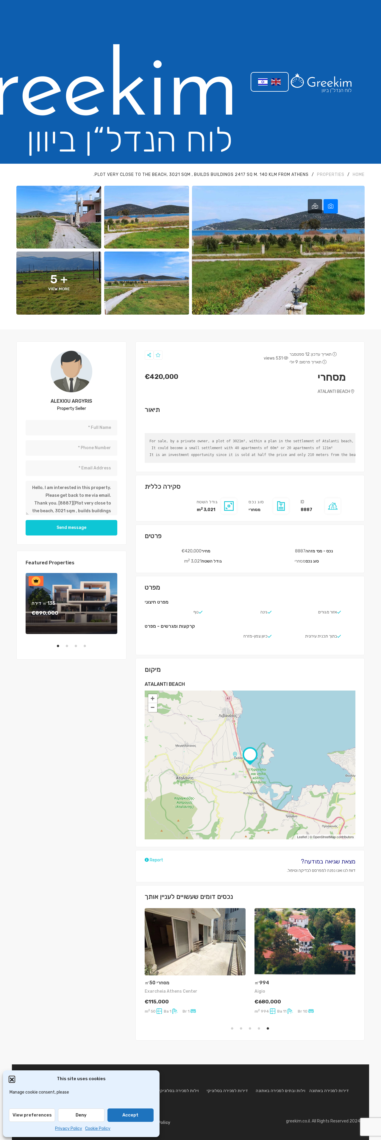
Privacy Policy (68, 1128)
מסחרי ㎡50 (157, 983)
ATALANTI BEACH (334, 391)
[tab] (331, 206)
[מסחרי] (71, 371)
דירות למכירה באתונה (329, 1090)
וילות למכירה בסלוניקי (179, 1090)
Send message (71, 527)
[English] (276, 82)
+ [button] (152, 698)
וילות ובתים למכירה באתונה (280, 1090)
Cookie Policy (97, 1128)
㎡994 (261, 983)
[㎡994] (304, 941)
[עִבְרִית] (263, 82)
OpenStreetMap (324, 836)
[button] (12, 1079)
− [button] (152, 707)
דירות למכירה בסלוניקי (227, 1090)
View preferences (32, 1115)
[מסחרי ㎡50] (195, 941)
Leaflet (302, 836)
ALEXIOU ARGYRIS (71, 401)
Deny (81, 1115)
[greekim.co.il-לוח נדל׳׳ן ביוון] (321, 82)
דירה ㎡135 (43, 603)
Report (156, 860)
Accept (130, 1115)
